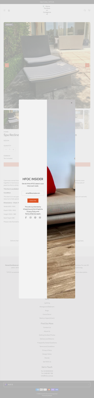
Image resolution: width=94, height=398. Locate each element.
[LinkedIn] (40, 217)
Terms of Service (30, 214)
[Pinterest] (35, 217)
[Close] (71, 103)
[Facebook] (26, 217)
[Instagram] (30, 217)
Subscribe (33, 200)
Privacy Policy (31, 211)
